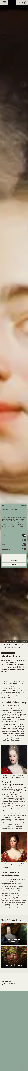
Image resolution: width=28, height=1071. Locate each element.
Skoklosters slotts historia (9, 645)
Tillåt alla (14, 555)
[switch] (24, 540)
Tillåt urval (14, 560)
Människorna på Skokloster (20, 645)
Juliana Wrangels (17, 683)
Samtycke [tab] (5, 509)
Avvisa (14, 564)
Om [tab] (23, 509)
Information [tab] (14, 509)
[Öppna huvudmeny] (24, 1067)
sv (22, 2)
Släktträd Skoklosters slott (8, 647)
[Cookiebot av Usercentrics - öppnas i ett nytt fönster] (20, 506)
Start (2, 645)
